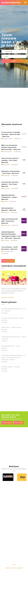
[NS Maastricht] (21, 477)
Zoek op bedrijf (19, 422)
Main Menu (25, 2)
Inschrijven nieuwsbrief (7, 297)
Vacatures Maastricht (11, 2)
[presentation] (1, 482)
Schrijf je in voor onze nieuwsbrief (14, 568)
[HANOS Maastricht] (6, 477)
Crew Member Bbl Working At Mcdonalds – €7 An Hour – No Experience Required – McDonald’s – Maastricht (13, 357)
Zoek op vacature (7, 422)
